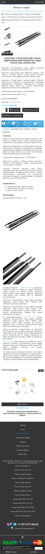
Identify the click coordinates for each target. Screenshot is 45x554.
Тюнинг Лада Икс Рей (22, 470)
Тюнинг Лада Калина (22, 482)
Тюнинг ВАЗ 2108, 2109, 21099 (22, 507)
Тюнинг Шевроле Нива (23, 491)
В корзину (15, 110)
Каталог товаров (22, 433)
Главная (22, 425)
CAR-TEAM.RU (25, 288)
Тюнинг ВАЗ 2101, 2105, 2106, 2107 (22, 511)
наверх (34, 552)
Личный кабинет (22, 450)
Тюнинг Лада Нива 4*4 (22, 487)
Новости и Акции (22, 446)
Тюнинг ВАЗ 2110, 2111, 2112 (22, 503)
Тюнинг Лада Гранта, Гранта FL (22, 478)
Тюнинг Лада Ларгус (22, 495)
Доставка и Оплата (22, 438)
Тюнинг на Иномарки (22, 516)
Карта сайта (22, 454)
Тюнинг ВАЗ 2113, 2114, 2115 (22, 499)
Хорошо (38, 549)
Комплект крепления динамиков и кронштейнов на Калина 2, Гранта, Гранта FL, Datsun (22, 413)
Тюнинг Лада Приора (22, 474)
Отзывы (22, 442)
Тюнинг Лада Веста (22, 466)
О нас (22, 429)
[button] (7, 53)
